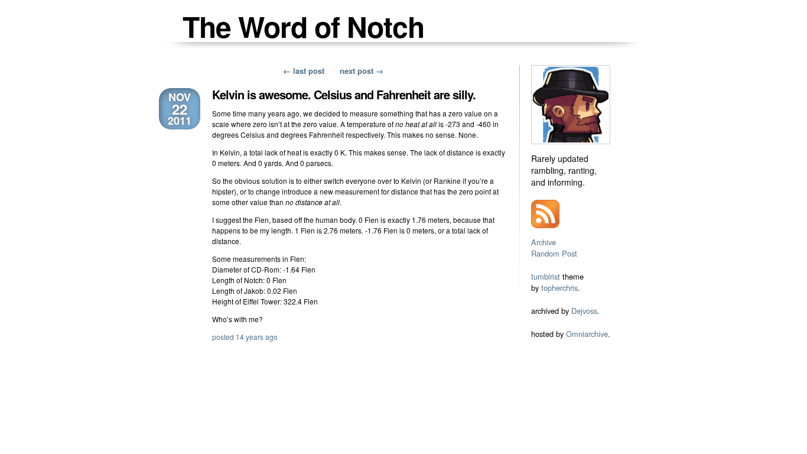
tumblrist (545, 276)
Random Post (554, 253)
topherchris (559, 287)
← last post (303, 70)
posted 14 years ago (245, 337)
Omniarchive (587, 333)
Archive (543, 242)
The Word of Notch (303, 26)
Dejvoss (584, 310)
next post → (361, 70)
